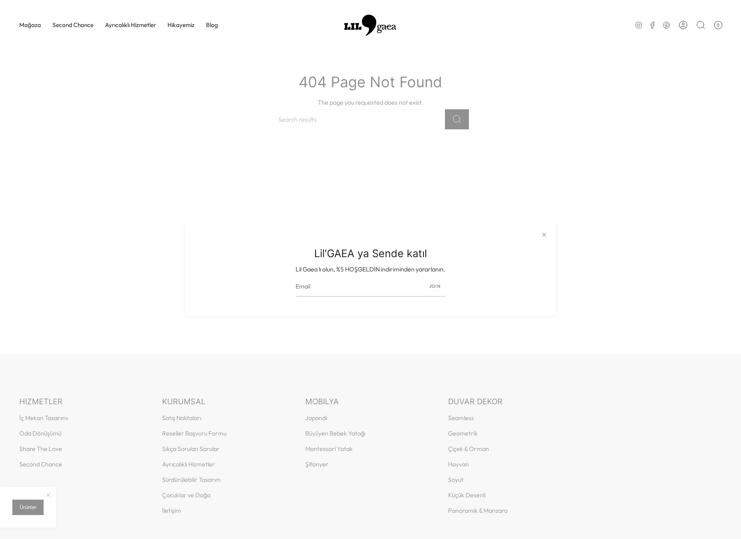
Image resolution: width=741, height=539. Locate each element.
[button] (30, 25)
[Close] (544, 235)
